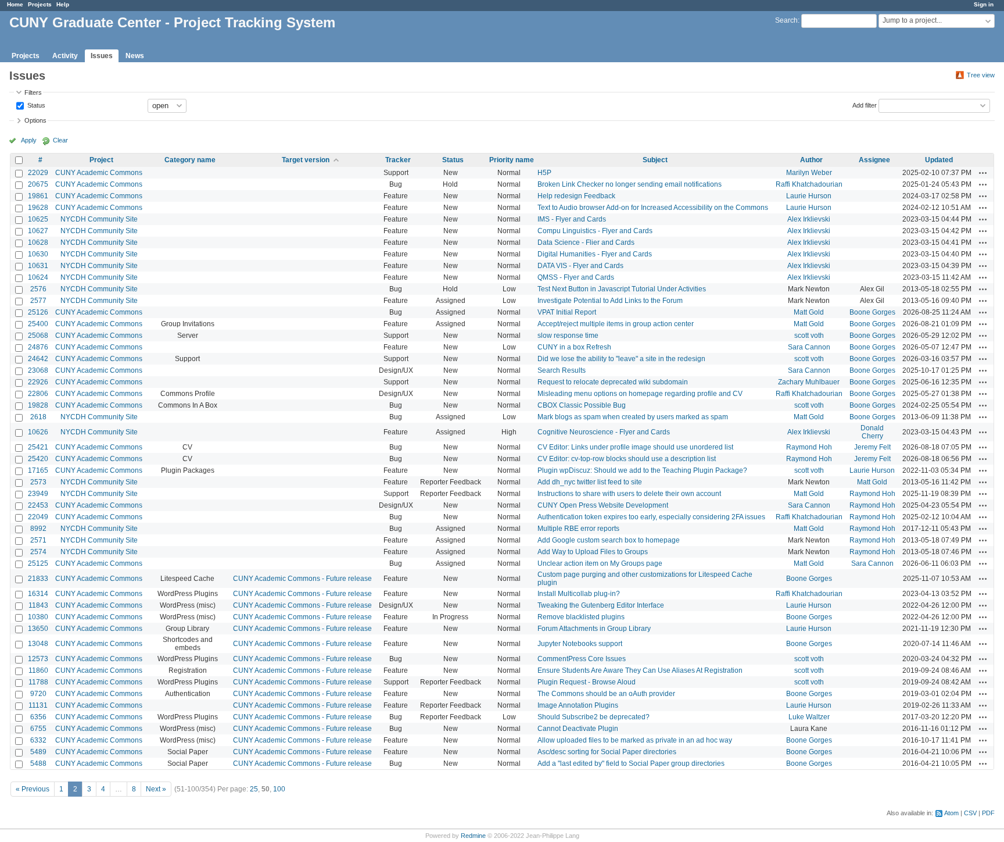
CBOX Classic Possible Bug (581, 405)
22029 (38, 173)
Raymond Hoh (809, 447)
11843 (38, 605)
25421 (38, 447)
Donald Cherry (872, 432)
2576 (38, 289)
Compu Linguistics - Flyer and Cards (594, 231)
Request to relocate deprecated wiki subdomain (612, 382)
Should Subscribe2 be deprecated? (593, 717)
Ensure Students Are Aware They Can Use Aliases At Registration (640, 670)
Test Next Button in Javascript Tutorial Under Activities (621, 289)
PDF (988, 812)
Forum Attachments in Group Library (594, 629)
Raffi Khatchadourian (809, 184)
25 (254, 789)
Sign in (984, 4)
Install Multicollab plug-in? (578, 594)
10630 (38, 254)
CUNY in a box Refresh (574, 347)
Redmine (473, 835)
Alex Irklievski (808, 219)
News (135, 56)
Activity (65, 56)
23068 (38, 370)
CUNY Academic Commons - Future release (302, 579)
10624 (38, 277)
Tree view (981, 75)
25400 (38, 324)
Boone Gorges (872, 312)
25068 (38, 335)
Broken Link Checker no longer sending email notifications (629, 184)
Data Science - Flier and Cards (585, 242)
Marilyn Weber (809, 173)
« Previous (32, 789)
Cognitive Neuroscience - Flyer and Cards (603, 432)
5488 (38, 763)
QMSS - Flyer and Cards (575, 277)
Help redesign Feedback (576, 196)
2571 (38, 540)
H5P (544, 173)
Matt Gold (809, 312)
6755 (38, 729)
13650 (38, 629)
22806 (38, 394)
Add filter (864, 104)
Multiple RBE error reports (578, 529)
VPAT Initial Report (566, 312)
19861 (38, 196)
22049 (38, 517)
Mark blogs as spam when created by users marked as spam (632, 417)
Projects (40, 4)
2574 (38, 552)
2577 (38, 301)
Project (101, 160)
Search (786, 20)
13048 (38, 644)
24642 (38, 359)
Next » (156, 789)
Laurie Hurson (808, 196)
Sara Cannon (809, 347)
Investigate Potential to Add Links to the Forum (610, 301)
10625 (38, 219)
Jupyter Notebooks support (579, 644)
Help (62, 4)
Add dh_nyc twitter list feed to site (589, 482)
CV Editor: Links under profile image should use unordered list (635, 447)
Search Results (561, 370)
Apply (29, 140)
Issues (102, 56)
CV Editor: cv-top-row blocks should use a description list (626, 459)
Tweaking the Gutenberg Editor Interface (600, 605)
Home (15, 4)
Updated (939, 160)
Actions (983, 172)
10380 (38, 617)
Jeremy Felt (872, 447)
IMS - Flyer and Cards (571, 219)
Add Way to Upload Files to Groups (592, 552)
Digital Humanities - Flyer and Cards (594, 254)
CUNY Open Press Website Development (602, 505)
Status (35, 104)
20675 (38, 184)
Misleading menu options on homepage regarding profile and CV (640, 394)
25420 (38, 459)
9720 (38, 694)
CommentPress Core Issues (581, 659)
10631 (38, 266)
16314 (38, 594)
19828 (38, 405)
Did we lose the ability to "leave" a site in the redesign (621, 359)
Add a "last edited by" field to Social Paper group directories (631, 763)
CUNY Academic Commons (98, 173)
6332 (38, 740)
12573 (38, 659)
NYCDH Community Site (99, 219)
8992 (38, 529)
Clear (60, 140)
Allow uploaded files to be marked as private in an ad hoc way (634, 740)
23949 (38, 494)
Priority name (511, 160)
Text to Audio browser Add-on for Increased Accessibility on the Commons (652, 208)
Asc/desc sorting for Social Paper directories (606, 752)
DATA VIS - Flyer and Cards (580, 266)
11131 (38, 705)
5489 (38, 752)
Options (35, 120)
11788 (38, 682)
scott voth (809, 335)
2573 (38, 482)
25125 (38, 563)
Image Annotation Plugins (577, 705)
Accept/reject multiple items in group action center (615, 324)
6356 (38, 717)
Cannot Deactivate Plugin (577, 729)
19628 (38, 208)
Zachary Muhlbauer (809, 382)
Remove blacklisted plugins (581, 617)
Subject (655, 160)
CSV (970, 812)
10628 (38, 242)
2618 (38, 417)
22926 (38, 382)
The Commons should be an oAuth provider (606, 694)
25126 (38, 312)
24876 (38, 347)
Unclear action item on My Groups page (599, 563)
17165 (38, 470)
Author (811, 160)
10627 (38, 231)
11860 (38, 670)
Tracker (398, 160)
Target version (305, 160)
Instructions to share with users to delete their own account (629, 494)
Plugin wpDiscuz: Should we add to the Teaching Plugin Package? (642, 470)
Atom (951, 812)
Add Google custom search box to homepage (608, 540)
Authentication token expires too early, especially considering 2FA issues (651, 517)
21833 (38, 579)
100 (279, 789)
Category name (190, 160)
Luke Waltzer (809, 717)
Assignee (874, 160)
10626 (38, 432)
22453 (38, 505)
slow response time (567, 335)
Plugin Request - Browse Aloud (586, 682)
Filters (33, 92)
